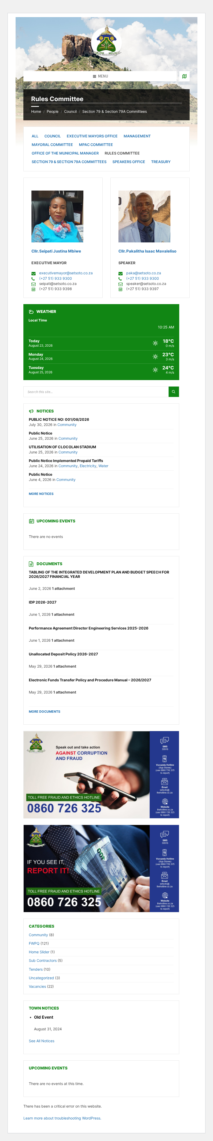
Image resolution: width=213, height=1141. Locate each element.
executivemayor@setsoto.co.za (66, 273)
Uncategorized (41, 978)
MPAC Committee (96, 144)
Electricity (88, 466)
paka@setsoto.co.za (143, 273)
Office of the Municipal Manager (65, 153)
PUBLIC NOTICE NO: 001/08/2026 (59, 419)
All (35, 136)
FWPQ (34, 943)
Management (137, 136)
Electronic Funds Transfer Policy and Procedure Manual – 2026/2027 (90, 680)
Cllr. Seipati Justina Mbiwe (56, 251)
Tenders (36, 969)
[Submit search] (174, 392)
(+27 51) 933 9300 (55, 278)
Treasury (161, 161)
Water (103, 466)
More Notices (41, 494)
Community (67, 424)
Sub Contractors (43, 960)
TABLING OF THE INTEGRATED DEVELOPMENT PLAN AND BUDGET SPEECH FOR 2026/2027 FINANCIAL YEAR (99, 574)
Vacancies (37, 986)
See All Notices (41, 1041)
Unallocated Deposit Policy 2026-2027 (63, 654)
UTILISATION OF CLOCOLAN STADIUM (62, 447)
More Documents (44, 711)
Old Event (43, 1017)
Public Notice (40, 433)
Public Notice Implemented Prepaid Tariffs (66, 460)
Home (36, 111)
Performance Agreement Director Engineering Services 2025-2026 (88, 628)
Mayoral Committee (52, 144)
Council (70, 111)
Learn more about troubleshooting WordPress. (62, 1118)
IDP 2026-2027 (42, 602)
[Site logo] (106, 61)
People (52, 111)
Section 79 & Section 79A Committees (114, 111)
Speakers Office (128, 161)
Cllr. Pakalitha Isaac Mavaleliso (147, 251)
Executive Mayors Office (92, 136)
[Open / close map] (184, 76)
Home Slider (39, 952)
